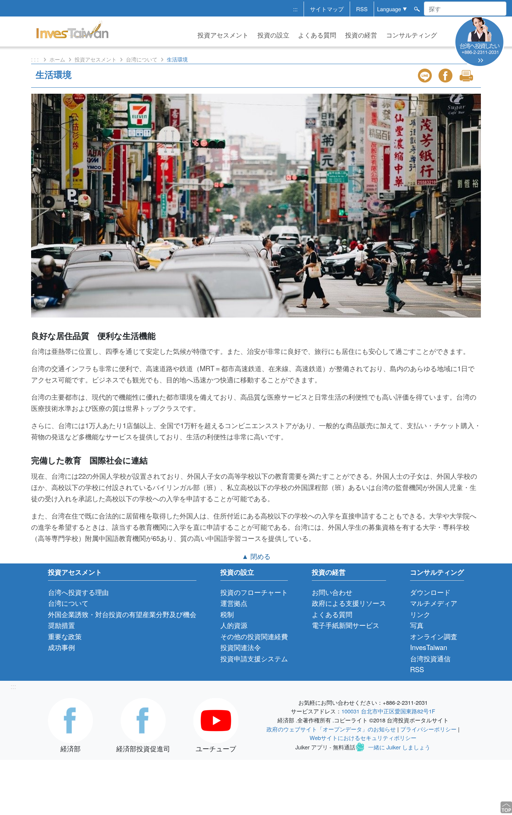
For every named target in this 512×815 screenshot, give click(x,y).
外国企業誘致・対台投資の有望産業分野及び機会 (122, 614)
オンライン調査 (433, 636)
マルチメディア (433, 603)
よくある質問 (317, 34)
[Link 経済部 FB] (70, 719)
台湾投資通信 (430, 658)
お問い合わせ (332, 592)
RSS (362, 9)
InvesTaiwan (428, 647)
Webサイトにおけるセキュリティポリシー (363, 738)
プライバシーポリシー (428, 729)
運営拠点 (233, 603)
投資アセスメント (223, 34)
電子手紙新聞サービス (345, 625)
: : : (35, 59)
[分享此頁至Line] (425, 75)
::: (295, 9)
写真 (417, 625)
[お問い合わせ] (479, 41)
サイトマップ (327, 9)
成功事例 (61, 647)
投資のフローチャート (254, 592)
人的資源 (233, 625)
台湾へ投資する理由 (78, 592)
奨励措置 (61, 625)
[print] (467, 75)
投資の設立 (273, 34)
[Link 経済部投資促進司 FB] (143, 719)
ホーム (57, 59)
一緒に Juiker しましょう (399, 747)
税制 (227, 614)
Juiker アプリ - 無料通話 (325, 747)
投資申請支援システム (254, 658)
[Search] (416, 8)
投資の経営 (361, 34)
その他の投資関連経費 (254, 636)
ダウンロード (430, 592)
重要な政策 (65, 636)
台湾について (141, 59)
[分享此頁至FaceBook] (446, 75)
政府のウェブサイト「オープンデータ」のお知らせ (331, 729)
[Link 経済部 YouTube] (215, 719)
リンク (420, 614)
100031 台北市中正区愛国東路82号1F (388, 711)
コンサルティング (411, 34)
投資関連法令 (240, 647)
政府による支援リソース (349, 603)
